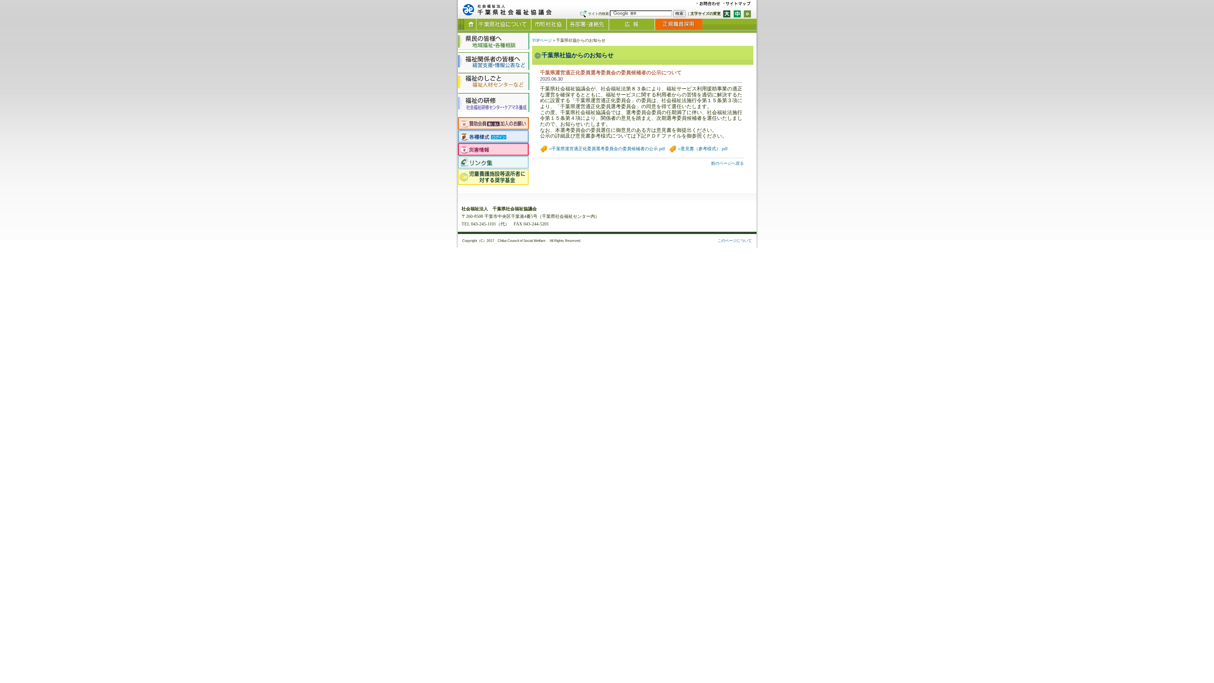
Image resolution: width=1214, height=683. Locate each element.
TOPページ (542, 40)
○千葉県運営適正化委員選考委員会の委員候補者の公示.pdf (606, 148)
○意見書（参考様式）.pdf (702, 148)
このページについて (735, 240)
